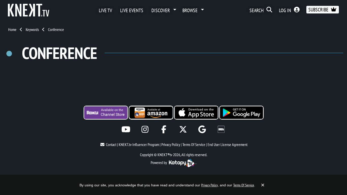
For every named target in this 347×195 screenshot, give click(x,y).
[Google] (202, 129)
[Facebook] (164, 129)
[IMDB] (221, 129)
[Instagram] (145, 129)
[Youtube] (126, 129)
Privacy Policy (170, 144)
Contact (111, 144)
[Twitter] (183, 129)
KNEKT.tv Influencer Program (139, 144)
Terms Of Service (193, 144)
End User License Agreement (227, 144)
